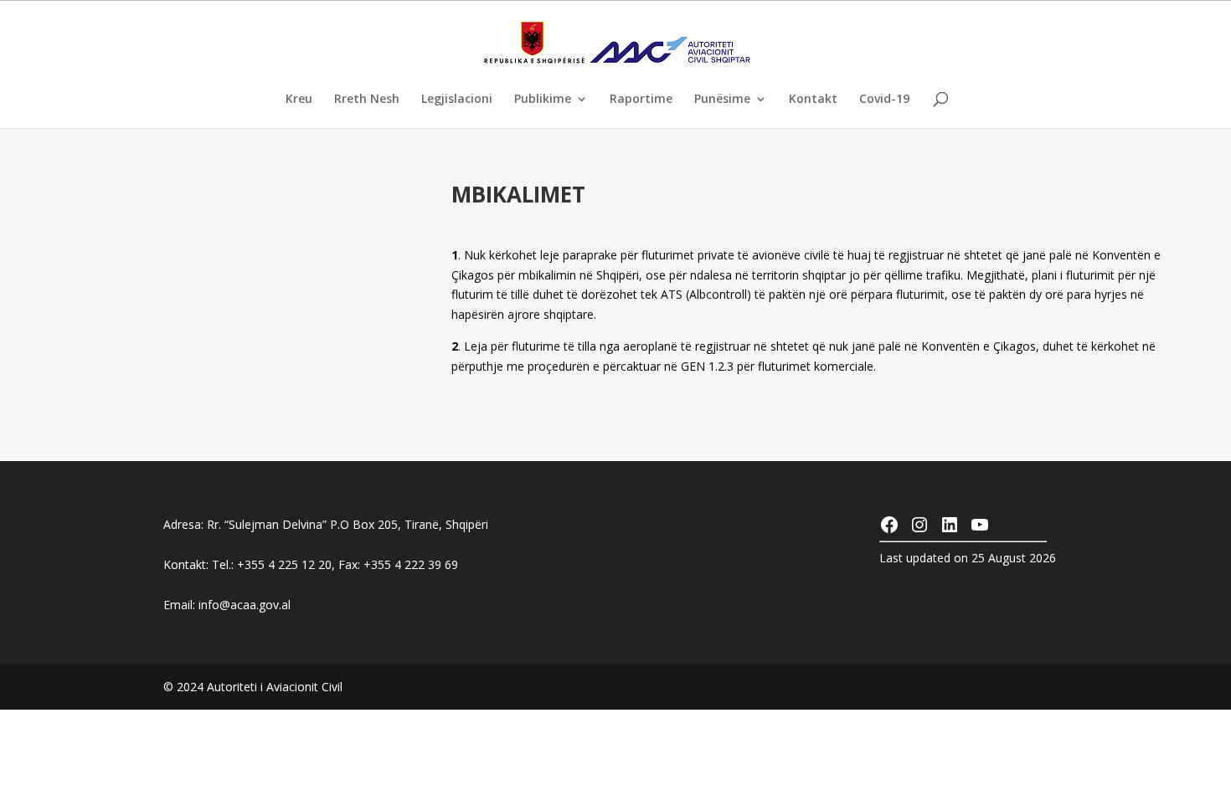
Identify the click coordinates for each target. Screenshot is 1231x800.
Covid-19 (884, 99)
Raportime (641, 99)
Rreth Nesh (366, 99)
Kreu (299, 99)
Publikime (542, 99)
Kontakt (813, 99)
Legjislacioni (456, 99)
